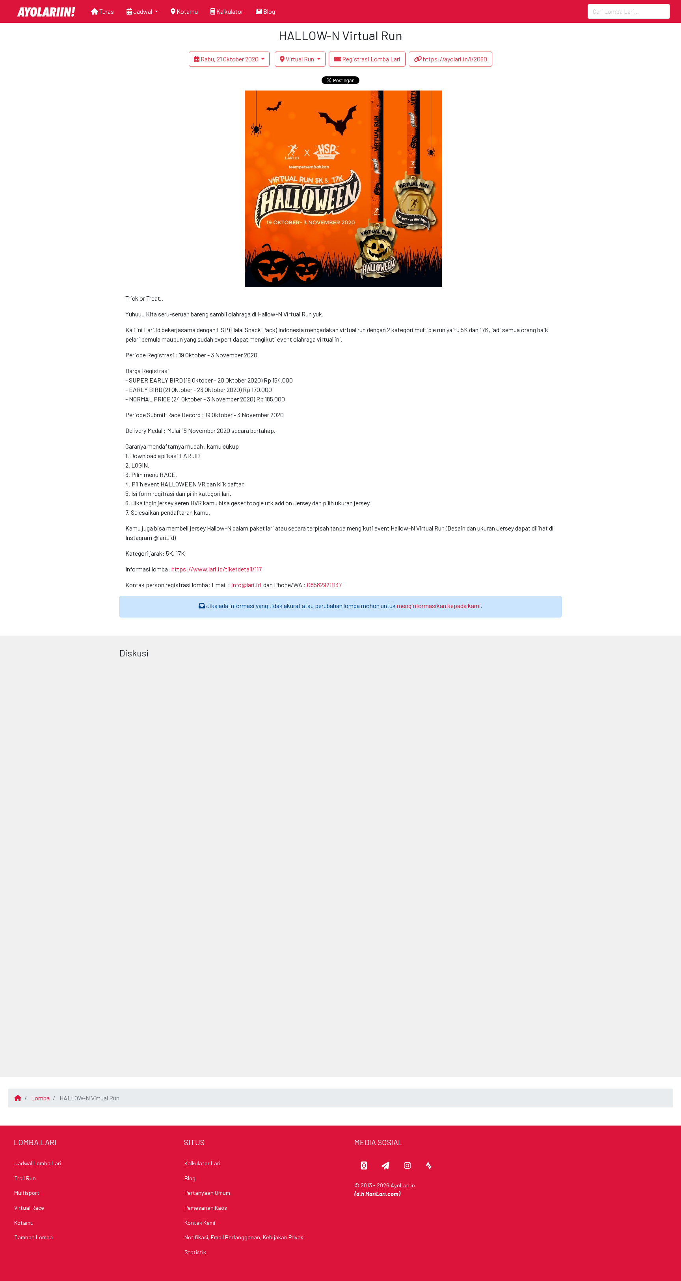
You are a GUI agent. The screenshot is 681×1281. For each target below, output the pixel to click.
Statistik (195, 1252)
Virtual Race (29, 1207)
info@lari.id (246, 584)
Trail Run (25, 1178)
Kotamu (186, 11)
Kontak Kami (199, 1222)
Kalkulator (229, 11)
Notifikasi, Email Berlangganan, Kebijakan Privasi (244, 1237)
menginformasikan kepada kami (439, 605)
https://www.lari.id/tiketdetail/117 (216, 569)
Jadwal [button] (142, 11)
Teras (106, 11)
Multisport (26, 1192)
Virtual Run (300, 59)
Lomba (40, 1098)
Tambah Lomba (33, 1237)
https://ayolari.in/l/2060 (454, 59)
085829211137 (324, 584)
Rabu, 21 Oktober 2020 (229, 59)
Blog (268, 11)
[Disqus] (340, 760)
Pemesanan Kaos (205, 1207)
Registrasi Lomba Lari (370, 59)
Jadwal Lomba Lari (37, 1163)
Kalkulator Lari (202, 1163)
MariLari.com (381, 1193)
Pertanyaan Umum (207, 1192)
